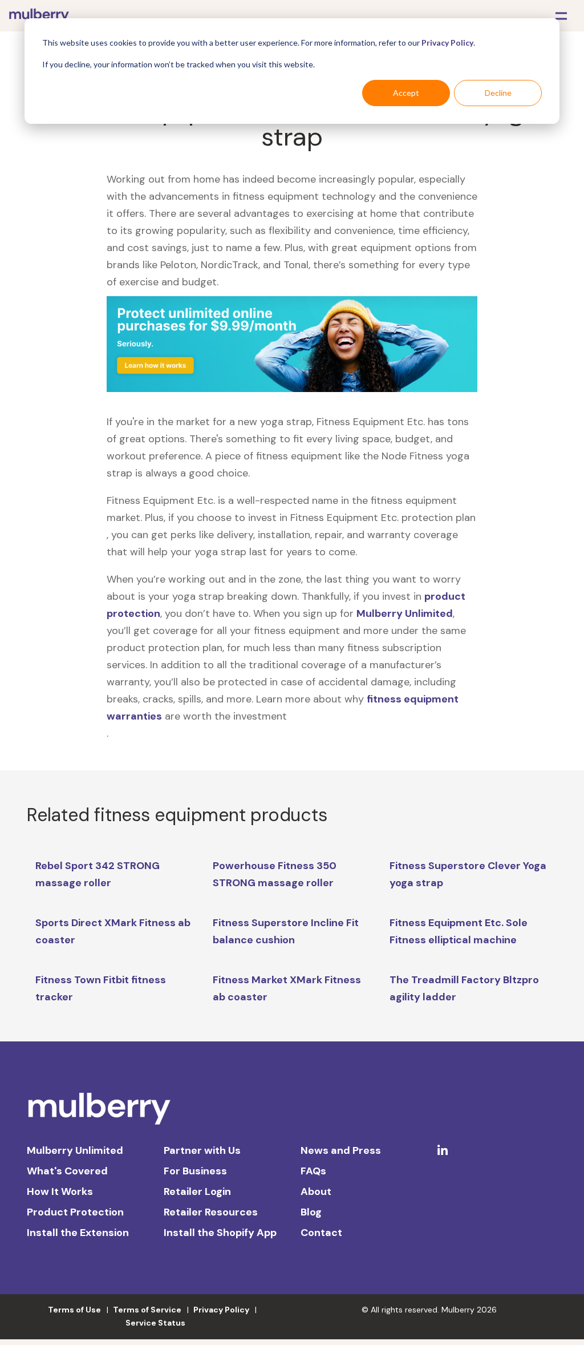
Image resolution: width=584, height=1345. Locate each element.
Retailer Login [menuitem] (197, 1191)
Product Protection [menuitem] (75, 1212)
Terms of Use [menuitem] (74, 1309)
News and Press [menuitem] (341, 1150)
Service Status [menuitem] (155, 1323)
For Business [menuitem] (195, 1171)
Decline (498, 93)
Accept (406, 93)
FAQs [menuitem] (313, 1171)
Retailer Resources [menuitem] (211, 1212)
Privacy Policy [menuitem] (221, 1309)
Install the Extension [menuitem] (78, 1232)
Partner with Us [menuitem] (202, 1150)
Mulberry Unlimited (404, 613)
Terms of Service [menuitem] (147, 1309)
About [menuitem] (316, 1191)
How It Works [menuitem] (60, 1191)
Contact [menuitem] (321, 1232)
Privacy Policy (447, 42)
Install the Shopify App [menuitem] (220, 1232)
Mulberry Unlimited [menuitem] (75, 1150)
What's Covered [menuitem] (67, 1171)
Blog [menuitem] (311, 1212)
